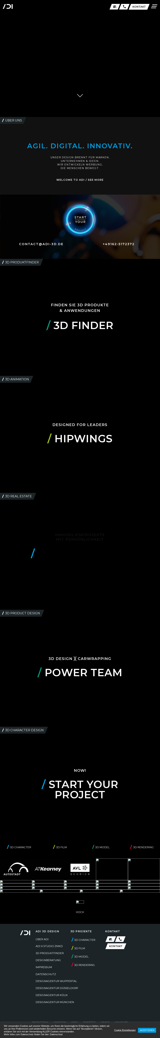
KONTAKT (139, 6)
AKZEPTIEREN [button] (147, 1030)
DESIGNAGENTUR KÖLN (52, 995)
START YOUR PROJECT (80, 789)
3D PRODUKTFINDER (50, 953)
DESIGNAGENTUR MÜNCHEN (55, 1002)
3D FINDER (80, 325)
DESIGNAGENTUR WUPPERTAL (56, 981)
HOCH (80, 912)
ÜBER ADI (42, 939)
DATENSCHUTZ (46, 974)
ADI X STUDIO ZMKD (49, 946)
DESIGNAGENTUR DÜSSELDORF (57, 988)
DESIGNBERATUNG (48, 960)
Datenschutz (56, 1034)
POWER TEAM (80, 672)
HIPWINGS (80, 438)
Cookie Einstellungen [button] (125, 1030)
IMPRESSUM (44, 967)
